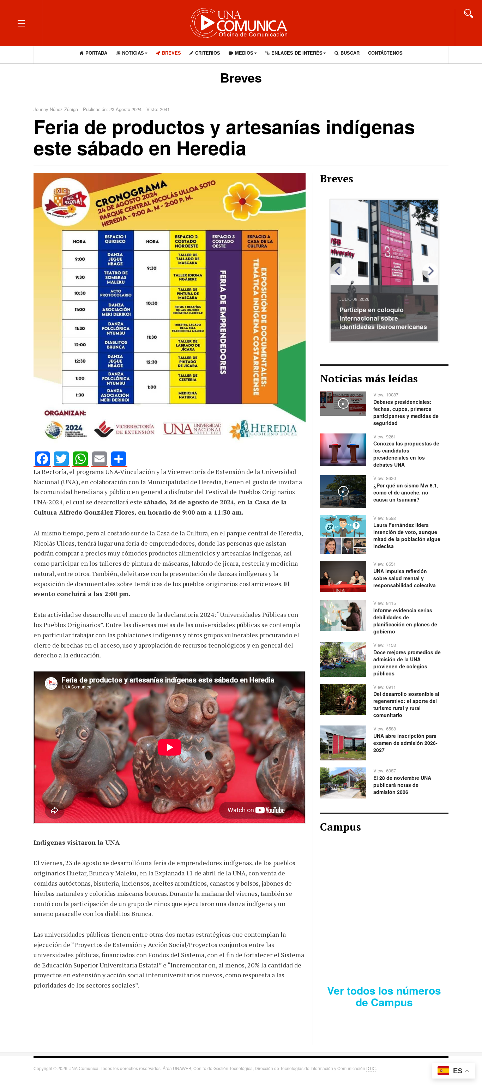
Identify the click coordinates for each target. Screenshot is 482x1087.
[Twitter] (61, 459)
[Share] (118, 459)
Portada (96, 52)
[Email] (99, 459)
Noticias (133, 52)
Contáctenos (385, 52)
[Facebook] (42, 459)
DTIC (371, 1068)
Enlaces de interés (297, 52)
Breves (171, 52)
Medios (244, 52)
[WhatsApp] (80, 459)
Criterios (207, 52)
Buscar (350, 52)
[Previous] (338, 271)
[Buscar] (468, 12)
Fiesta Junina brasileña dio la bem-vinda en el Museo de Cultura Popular (383, 318)
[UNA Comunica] (241, 22)
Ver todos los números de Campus (384, 996)
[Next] (430, 271)
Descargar (409, 954)
